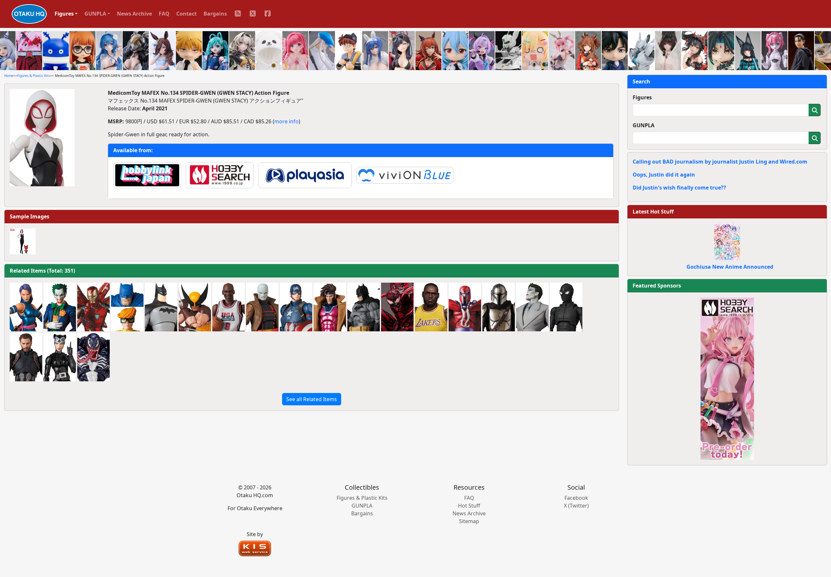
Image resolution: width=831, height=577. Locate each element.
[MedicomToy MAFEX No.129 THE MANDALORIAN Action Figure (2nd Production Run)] (498, 307)
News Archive (134, 13)
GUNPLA (643, 125)
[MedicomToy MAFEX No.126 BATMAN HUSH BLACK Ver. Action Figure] (363, 307)
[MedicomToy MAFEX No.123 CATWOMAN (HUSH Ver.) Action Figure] (59, 357)
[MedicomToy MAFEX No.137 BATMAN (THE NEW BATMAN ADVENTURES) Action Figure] (161, 307)
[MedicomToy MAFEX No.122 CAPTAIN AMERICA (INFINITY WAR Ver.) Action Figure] (26, 357)
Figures (642, 97)
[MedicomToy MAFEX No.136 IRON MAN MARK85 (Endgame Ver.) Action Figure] (93, 307)
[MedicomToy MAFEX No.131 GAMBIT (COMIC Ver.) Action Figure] (330, 307)
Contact (186, 13)
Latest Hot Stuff (653, 211)
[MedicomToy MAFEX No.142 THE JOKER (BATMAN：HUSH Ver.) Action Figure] (59, 307)
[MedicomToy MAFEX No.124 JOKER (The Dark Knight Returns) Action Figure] (532, 307)
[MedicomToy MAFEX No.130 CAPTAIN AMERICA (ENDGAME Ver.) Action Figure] (296, 307)
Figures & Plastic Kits (33, 75)
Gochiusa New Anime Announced (730, 266)
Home (8, 75)
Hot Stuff (469, 505)
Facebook (576, 497)
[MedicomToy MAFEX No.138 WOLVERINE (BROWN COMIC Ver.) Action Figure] (195, 307)
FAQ (164, 13)
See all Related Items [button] (311, 399)
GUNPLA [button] (95, 13)
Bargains (215, 13)
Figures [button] (64, 13)
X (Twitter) (576, 505)
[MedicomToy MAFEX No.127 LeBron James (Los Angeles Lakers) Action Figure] (431, 307)
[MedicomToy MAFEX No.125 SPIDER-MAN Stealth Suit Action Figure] (566, 307)
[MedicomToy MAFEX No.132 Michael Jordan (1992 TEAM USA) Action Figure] (228, 307)
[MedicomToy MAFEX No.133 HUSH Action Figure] (262, 307)
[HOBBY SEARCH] (727, 378)
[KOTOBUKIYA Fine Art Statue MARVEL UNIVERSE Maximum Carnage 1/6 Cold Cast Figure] (397, 307)
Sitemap (469, 521)
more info (286, 121)
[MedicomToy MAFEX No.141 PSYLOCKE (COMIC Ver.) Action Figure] (26, 307)
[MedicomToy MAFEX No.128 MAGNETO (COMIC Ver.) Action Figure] (465, 307)
